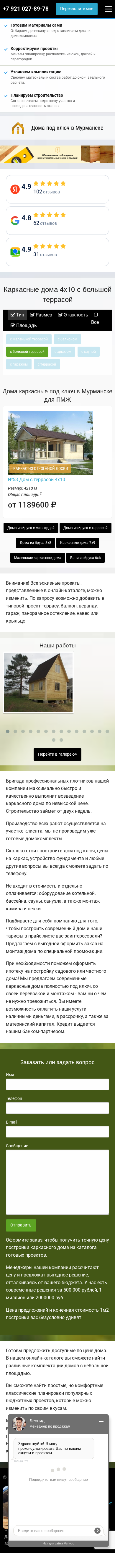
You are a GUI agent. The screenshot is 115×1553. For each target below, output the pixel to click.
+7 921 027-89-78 (26, 9)
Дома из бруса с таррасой (85, 528)
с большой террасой (27, 352)
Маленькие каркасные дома (37, 558)
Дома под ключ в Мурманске (67, 127)
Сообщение (17, 1145)
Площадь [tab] (26, 325)
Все (95, 322)
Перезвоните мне (76, 8)
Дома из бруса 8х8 (35, 543)
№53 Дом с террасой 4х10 (36, 479)
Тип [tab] (19, 315)
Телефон (14, 1098)
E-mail (11, 1122)
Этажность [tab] (75, 315)
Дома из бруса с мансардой (31, 528)
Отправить (21, 1225)
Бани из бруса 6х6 (85, 558)
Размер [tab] (43, 315)
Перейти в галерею (56, 754)
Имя (10, 1074)
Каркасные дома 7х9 (77, 543)
